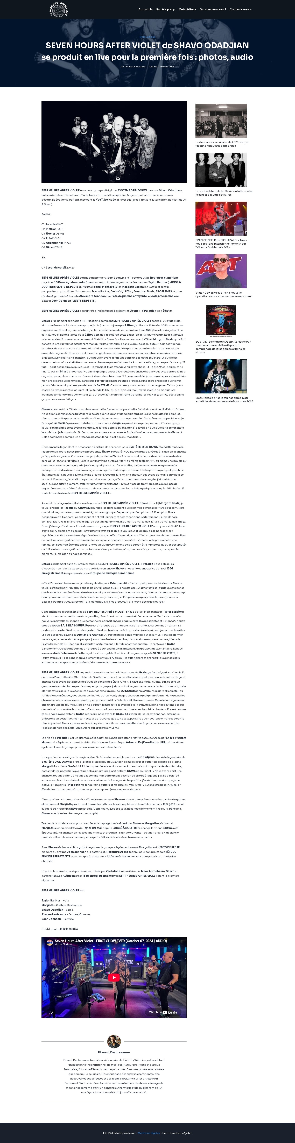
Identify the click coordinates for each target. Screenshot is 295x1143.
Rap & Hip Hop (165, 9)
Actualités (146, 9)
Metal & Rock (187, 9)
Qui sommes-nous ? (213, 9)
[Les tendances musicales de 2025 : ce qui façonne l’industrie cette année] (224, 121)
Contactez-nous (241, 9)
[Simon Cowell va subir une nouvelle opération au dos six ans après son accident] (224, 271)
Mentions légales (149, 1133)
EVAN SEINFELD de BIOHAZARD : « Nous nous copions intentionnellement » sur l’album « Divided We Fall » (221, 243)
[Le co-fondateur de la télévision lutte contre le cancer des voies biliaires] (224, 170)
